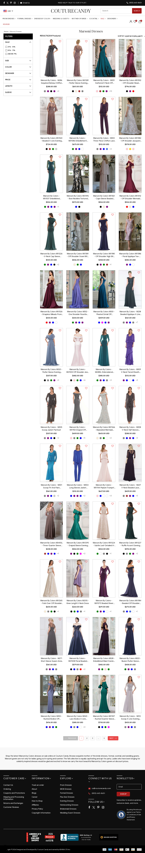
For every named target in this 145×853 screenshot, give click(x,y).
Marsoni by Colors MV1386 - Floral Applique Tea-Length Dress (130, 255)
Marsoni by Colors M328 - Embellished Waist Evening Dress (104, 660)
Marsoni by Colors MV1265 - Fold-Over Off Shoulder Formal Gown (51, 602)
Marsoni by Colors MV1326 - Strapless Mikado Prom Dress (51, 313)
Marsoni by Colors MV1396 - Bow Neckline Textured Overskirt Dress (78, 197)
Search (137, 11)
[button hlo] (45, 91)
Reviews (6, 24)
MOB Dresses (65, 789)
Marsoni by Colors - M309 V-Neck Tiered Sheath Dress (130, 371)
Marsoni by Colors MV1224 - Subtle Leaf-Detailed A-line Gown (104, 544)
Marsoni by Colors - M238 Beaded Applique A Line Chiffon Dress (130, 313)
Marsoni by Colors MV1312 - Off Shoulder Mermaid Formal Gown (130, 197)
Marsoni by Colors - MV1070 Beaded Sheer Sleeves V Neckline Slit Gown (103, 602)
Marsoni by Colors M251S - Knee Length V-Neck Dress (77, 601)
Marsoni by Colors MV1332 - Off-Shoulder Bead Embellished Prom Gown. (130, 82)
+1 (58, 207)
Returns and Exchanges (13, 803)
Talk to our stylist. (77, 3)
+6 (84, 380)
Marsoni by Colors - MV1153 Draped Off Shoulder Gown (77, 429)
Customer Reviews (11, 807)
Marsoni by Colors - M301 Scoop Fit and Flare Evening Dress (51, 486)
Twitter (8, 3)
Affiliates (35, 805)
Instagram (15, 3)
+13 (110, 91)
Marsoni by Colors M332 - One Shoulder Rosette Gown (77, 313)
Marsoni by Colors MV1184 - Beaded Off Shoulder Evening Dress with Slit (130, 602)
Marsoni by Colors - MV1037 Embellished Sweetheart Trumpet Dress (51, 197)
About (34, 789)
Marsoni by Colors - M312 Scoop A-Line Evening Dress (130, 718)
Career (34, 797)
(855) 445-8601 (135, 3)
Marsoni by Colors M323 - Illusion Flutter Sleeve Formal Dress (130, 660)
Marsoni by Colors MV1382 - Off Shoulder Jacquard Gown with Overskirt (130, 139)
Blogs (34, 793)
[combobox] (121, 10)
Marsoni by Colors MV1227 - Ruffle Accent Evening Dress (130, 544)
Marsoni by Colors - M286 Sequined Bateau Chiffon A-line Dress (51, 82)
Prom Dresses (8, 19)
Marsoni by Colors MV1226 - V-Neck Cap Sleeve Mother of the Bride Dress (51, 255)
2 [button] (86, 738)
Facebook (4, 3)
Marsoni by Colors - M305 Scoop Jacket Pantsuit (51, 428)
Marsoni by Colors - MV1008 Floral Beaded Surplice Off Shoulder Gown (77, 660)
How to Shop (37, 801)
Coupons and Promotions (14, 793)
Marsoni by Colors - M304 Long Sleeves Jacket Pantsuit (77, 486)
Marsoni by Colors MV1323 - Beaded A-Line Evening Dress (51, 139)
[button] (70, 738)
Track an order (38, 785)
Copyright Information (41, 813)
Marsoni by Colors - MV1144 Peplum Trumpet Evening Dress (104, 486)
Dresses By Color (42, 19)
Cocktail (93, 19)
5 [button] (104, 738)
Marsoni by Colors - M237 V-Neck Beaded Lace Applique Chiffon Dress (130, 486)
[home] (71, 10)
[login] (131, 22)
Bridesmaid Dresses (68, 809)
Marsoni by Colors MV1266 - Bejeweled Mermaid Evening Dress (104, 429)
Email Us (26, 3)
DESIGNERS (111, 19)
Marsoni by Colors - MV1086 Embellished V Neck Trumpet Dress (78, 139)
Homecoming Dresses (69, 805)
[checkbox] (19, 47)
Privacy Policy (37, 809)
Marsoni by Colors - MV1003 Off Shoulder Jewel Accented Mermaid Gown (77, 371)
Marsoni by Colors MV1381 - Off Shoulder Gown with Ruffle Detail (77, 255)
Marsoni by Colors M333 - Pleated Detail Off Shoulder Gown (104, 313)
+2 (58, 264)
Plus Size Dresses (67, 797)
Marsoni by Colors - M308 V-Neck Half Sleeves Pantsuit (130, 429)
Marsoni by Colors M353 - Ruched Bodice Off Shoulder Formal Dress (51, 718)
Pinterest (11, 3)
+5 (84, 438)
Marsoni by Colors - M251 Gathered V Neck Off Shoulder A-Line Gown (104, 82)
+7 (137, 322)
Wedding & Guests (61, 19)
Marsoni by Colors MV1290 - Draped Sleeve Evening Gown (78, 544)
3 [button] (92, 738)
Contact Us (8, 785)
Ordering (7, 789)
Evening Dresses (67, 801)
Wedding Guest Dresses (70, 813)
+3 (58, 91)
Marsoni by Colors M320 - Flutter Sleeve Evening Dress (51, 371)
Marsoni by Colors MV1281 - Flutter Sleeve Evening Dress (78, 82)
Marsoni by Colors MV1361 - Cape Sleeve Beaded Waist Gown (104, 197)
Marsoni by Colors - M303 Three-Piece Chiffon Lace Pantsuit (104, 139)
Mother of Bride (79, 19)
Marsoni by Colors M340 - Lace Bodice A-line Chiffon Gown (77, 718)
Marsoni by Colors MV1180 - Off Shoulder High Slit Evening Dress (104, 255)
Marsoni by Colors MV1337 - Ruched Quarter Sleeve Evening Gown (104, 718)
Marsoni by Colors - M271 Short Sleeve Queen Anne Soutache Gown (51, 660)
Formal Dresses (24, 19)
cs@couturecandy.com (101, 788)
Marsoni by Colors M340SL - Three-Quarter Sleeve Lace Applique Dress (51, 544)
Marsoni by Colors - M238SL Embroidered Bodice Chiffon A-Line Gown (104, 371)
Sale (102, 19)
